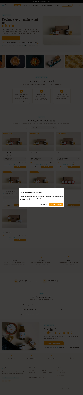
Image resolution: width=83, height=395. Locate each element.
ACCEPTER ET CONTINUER (56, 204)
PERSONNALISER (43, 204)
